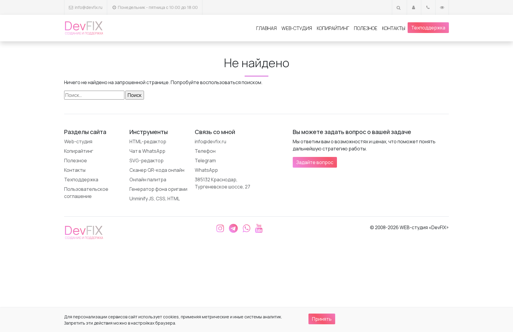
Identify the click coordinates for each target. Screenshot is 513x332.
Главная (266, 28)
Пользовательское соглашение (86, 192)
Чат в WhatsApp (147, 151)
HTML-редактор (147, 141)
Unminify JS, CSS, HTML (154, 198)
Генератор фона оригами (158, 189)
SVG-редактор (146, 160)
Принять (322, 319)
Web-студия (296, 28)
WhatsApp (206, 170)
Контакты (393, 28)
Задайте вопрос (314, 162)
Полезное (365, 28)
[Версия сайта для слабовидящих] (442, 7)
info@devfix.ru (88, 7)
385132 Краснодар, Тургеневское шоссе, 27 (222, 183)
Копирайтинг (333, 28)
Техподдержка (428, 27)
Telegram (205, 160)
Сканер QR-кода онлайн (156, 170)
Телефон (205, 151)
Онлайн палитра (147, 179)
